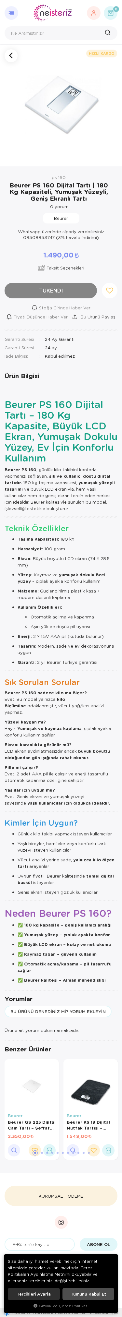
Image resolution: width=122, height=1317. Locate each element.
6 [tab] (63, 1153)
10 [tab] (84, 1153)
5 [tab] (58, 1153)
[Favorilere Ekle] (94, 1150)
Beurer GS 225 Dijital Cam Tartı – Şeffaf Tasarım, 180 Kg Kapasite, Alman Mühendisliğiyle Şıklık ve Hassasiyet (32, 1125)
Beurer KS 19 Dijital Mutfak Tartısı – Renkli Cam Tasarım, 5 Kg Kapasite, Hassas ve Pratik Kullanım (89, 1125)
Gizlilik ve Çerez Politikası (63, 1305)
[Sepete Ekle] (49, 1150)
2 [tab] (42, 1153)
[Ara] (108, 33)
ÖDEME (75, 1196)
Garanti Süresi (19, 339)
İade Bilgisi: (16, 356)
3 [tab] (47, 1153)
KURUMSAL (51, 1196)
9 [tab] (78, 1153)
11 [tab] (89, 1153)
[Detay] (14, 1150)
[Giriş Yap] (94, 13)
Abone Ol (98, 1244)
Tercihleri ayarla (34, 1294)
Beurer (15, 1115)
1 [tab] (35, 1153)
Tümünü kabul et (88, 1294)
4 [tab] (52, 1153)
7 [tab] (68, 1153)
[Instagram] (61, 1222)
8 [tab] (73, 1153)
